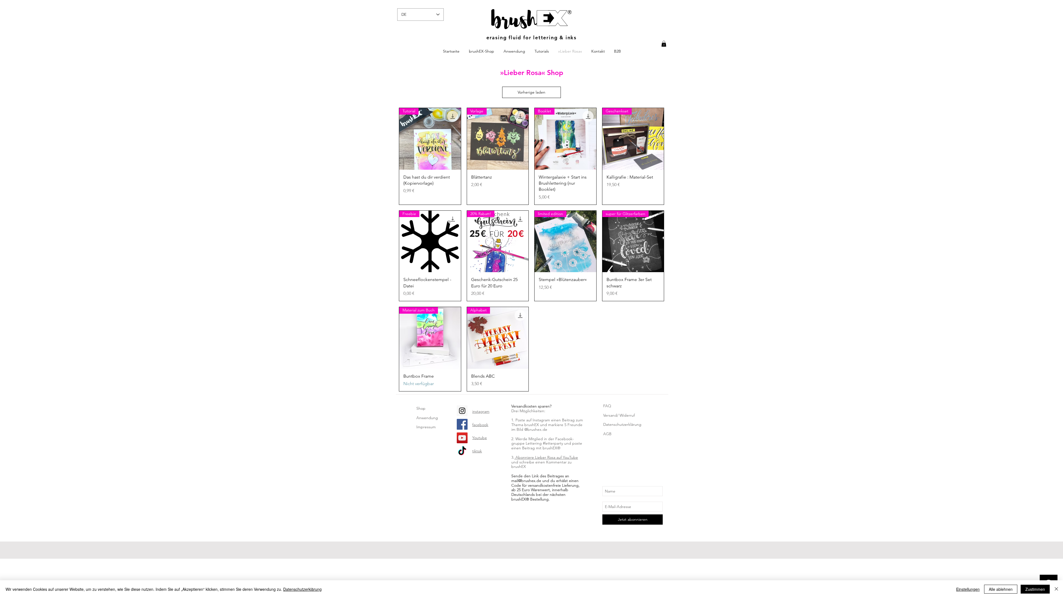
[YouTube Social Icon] (462, 437)
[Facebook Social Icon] (462, 424)
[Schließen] (1056, 589)
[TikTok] (462, 451)
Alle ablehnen (1001, 589)
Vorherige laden (531, 92)
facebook (480, 424)
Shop (420, 408)
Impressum (426, 426)
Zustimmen (1035, 589)
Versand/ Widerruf (619, 415)
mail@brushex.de (526, 480)
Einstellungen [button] (968, 589)
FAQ (607, 405)
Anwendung (427, 417)
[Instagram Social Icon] (462, 410)
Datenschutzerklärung (622, 424)
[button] (663, 44)
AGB (607, 433)
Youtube (479, 437)
